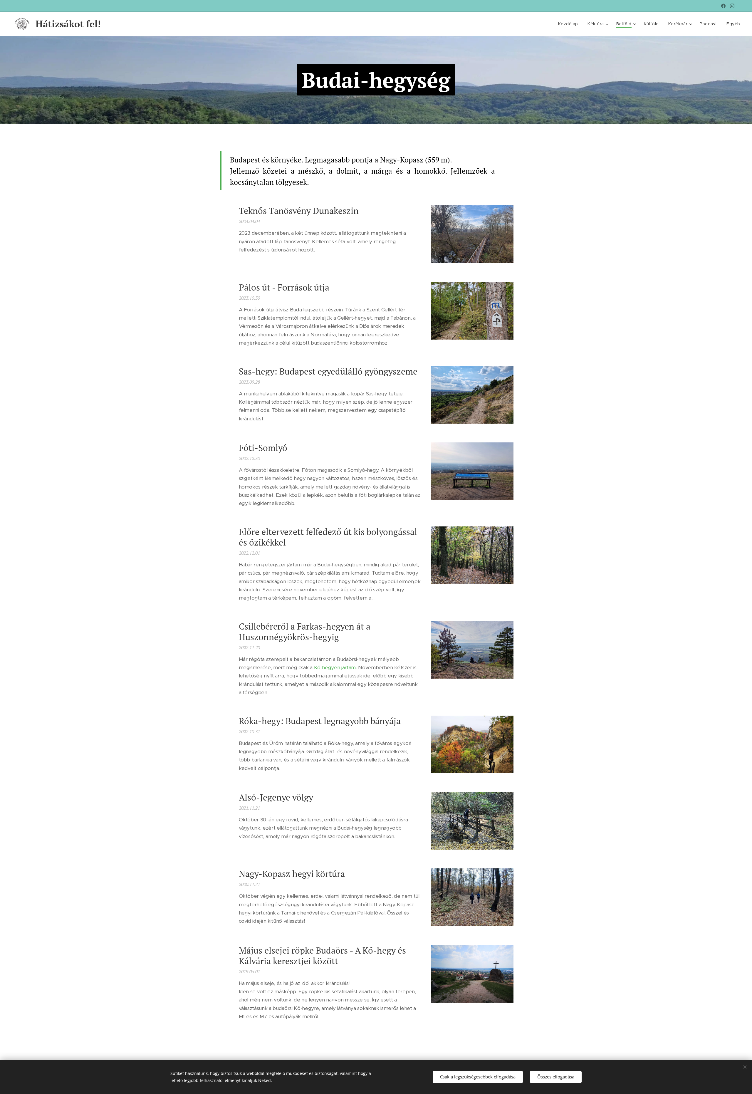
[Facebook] (723, 6)
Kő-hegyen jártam (335, 667)
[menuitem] (570, 23)
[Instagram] (732, 6)
